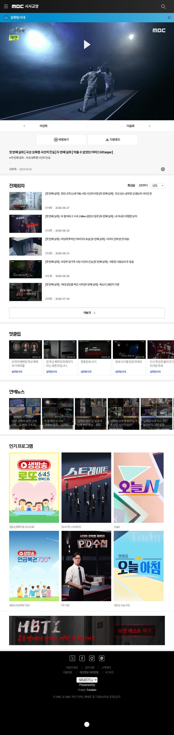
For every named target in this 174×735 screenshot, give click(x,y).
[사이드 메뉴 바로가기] (6, 6)
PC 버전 (109, 672)
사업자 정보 (72, 667)
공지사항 (89, 667)
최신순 (131, 185)
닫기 (86, 724)
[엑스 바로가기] (72, 658)
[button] (87, 71)
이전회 (43, 126)
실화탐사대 (17, 18)
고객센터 (106, 667)
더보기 (163, 169)
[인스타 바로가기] (92, 658)
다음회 (130, 126)
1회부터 (143, 185)
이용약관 (67, 672)
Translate (91, 690)
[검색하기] (163, 6)
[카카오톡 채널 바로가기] (101, 658)
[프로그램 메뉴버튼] (169, 17)
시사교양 (31, 6)
